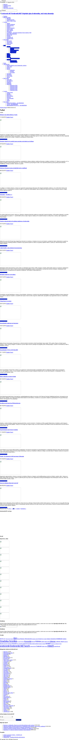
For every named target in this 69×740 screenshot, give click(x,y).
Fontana (9, 36)
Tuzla (43, 646)
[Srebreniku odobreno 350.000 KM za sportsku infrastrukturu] (4, 559)
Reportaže (9, 84)
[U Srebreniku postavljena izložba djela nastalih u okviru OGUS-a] (4, 585)
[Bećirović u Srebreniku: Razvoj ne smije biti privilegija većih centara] (4, 546)
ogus (18, 643)
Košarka (8, 46)
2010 (1, 639)
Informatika (6, 39)
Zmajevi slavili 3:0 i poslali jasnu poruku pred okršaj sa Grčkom (17, 141)
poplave (40, 643)
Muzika (1, 643)
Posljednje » (23, 508)
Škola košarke (13, 51)
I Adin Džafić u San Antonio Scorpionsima (11, 248)
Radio (4, 63)
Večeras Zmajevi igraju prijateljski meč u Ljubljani (13, 168)
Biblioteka (12, 70)
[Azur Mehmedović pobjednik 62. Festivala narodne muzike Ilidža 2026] (4, 592)
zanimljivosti (57, 646)
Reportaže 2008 (13, 90)
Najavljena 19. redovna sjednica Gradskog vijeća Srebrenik (16, 729)
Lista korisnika (10, 98)
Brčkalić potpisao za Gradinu (7, 274)
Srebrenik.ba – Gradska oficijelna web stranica (14, 737)
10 (16, 508)
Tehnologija (9, 42)
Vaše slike (9, 79)
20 (18, 508)
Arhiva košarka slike (14, 48)
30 (19, 508)
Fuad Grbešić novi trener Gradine (9, 429)
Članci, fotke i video (11, 21)
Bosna (18, 638)
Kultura (8, 69)
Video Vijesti (6, 708)
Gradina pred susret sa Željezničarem (10, 403)
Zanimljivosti (6, 64)
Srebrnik (38, 646)
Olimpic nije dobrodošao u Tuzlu (8, 114)
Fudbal (8, 53)
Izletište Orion (10, 38)
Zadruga (5, 710)
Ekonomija (5, 664)
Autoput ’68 (9, 35)
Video (46, 646)
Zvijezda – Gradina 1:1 (6, 194)
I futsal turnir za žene (5, 301)
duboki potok (35, 638)
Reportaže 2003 (13, 85)
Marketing (9, 94)
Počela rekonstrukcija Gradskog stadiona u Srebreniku (14, 221)
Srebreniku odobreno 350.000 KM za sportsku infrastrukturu (17, 727)
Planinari (9, 57)
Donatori (12, 49)
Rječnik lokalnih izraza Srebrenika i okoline (16, 65)
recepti (47, 643)
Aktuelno (5, 4)
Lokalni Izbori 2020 (45, 641)
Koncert (33, 641)
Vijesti (4, 709)
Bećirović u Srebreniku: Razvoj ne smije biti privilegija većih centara (18, 725)
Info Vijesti (9, 40)
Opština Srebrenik (11, 24)
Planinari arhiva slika (15, 58)
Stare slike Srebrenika (8, 8)
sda (60, 643)
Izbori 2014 (5, 675)
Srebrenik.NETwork (20, 646)
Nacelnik (5, 643)
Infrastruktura (6, 672)
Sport (4, 45)
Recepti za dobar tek (55, 643)
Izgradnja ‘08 (10, 37)
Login (8, 99)
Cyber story (9, 66)
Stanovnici (9, 31)
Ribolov (8, 56)
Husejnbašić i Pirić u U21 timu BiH (9, 350)
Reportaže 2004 (13, 86)
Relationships (6, 697)
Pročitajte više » (3, 139)
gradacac (59, 639)
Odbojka (9, 55)
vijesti (50, 645)
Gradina (8, 26)
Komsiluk (27, 641)
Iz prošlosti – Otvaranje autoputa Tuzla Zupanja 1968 (19, 32)
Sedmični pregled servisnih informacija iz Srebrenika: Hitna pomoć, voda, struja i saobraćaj (24, 726)
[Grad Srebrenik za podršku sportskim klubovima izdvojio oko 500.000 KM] (4, 612)
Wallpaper (9, 83)
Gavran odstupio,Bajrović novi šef (9, 483)
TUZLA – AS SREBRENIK (12, 104)
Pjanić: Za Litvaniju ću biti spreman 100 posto (12, 456)
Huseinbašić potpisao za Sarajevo (9, 323)
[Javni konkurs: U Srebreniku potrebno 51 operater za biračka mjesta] (4, 618)
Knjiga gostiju (10, 96)
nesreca (10, 643)
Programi (9, 44)
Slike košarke (13, 52)
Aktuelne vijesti (7, 17)
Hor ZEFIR (12, 72)
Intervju (22, 641)
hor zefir (19, 641)
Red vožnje (5, 101)
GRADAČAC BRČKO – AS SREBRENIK (15, 103)
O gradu (5, 22)
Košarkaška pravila (14, 50)
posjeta (43, 643)
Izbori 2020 (5, 676)
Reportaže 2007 (13, 89)
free (43, 638)
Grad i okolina (10, 30)
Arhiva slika (6, 78)
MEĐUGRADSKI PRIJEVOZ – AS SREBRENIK (17, 105)
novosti (14, 643)
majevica (66, 641)
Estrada (40, 638)
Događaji (5, 662)
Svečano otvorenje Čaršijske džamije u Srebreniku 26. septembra (18, 728)
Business (5, 658)
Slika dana (5, 702)
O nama (5, 91)
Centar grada (10, 29)
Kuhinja (8, 67)
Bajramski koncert (9, 638)
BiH (15, 638)
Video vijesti (9, 43)
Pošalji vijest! (10, 92)
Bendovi (12, 71)
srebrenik (5, 646)
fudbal (45, 638)
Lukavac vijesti (60, 641)
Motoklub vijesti (13, 62)
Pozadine (9, 82)
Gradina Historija (10, 28)
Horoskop (9, 73)
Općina (8, 23)
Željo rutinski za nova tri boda (8, 376)
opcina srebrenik (23, 643)
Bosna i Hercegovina (26, 639)
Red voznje (6, 696)
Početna (5, 16)
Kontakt (8, 93)
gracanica (53, 638)
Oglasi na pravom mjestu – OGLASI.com (12, 734)
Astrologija (9, 74)
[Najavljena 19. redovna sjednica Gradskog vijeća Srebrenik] (4, 572)
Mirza (4, 683)
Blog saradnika (6, 657)
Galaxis (48, 638)
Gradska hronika (7, 5)
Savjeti (8, 77)
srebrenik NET (33, 646)
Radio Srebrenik (7, 736)
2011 (4, 638)
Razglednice (10, 80)
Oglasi (8, 100)
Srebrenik (5, 6)
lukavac (53, 641)
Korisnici (9, 97)
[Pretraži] (0, 1)
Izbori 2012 (5, 674)
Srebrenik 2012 (10, 25)
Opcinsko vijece (31, 643)
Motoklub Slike (13, 60)
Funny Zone (9, 76)
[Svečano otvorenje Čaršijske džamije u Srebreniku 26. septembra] (4, 566)
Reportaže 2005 (13, 87)
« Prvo (9, 508)
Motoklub (9, 59)
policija (37, 643)
